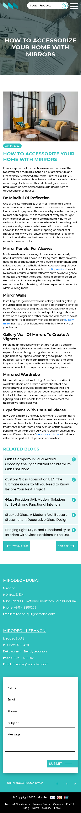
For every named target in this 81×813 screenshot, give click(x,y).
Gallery (46, 808)
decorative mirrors (48, 434)
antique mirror (57, 269)
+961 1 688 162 (24, 658)
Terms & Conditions (17, 804)
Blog (26, 808)
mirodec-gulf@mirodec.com (33, 614)
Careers (58, 804)
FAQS (57, 808)
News (35, 808)
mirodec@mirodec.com (30, 664)
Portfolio (71, 804)
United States (34, 783)
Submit (55, 763)
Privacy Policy (41, 804)
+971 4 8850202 (25, 607)
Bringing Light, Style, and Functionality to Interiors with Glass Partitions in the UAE (37, 532)
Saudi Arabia (15, 783)
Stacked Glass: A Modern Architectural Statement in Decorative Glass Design (36, 517)
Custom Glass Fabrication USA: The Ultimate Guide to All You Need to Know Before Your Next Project (37, 484)
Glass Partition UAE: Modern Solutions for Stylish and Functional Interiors (35, 502)
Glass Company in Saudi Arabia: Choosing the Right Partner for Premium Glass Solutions (38, 464)
